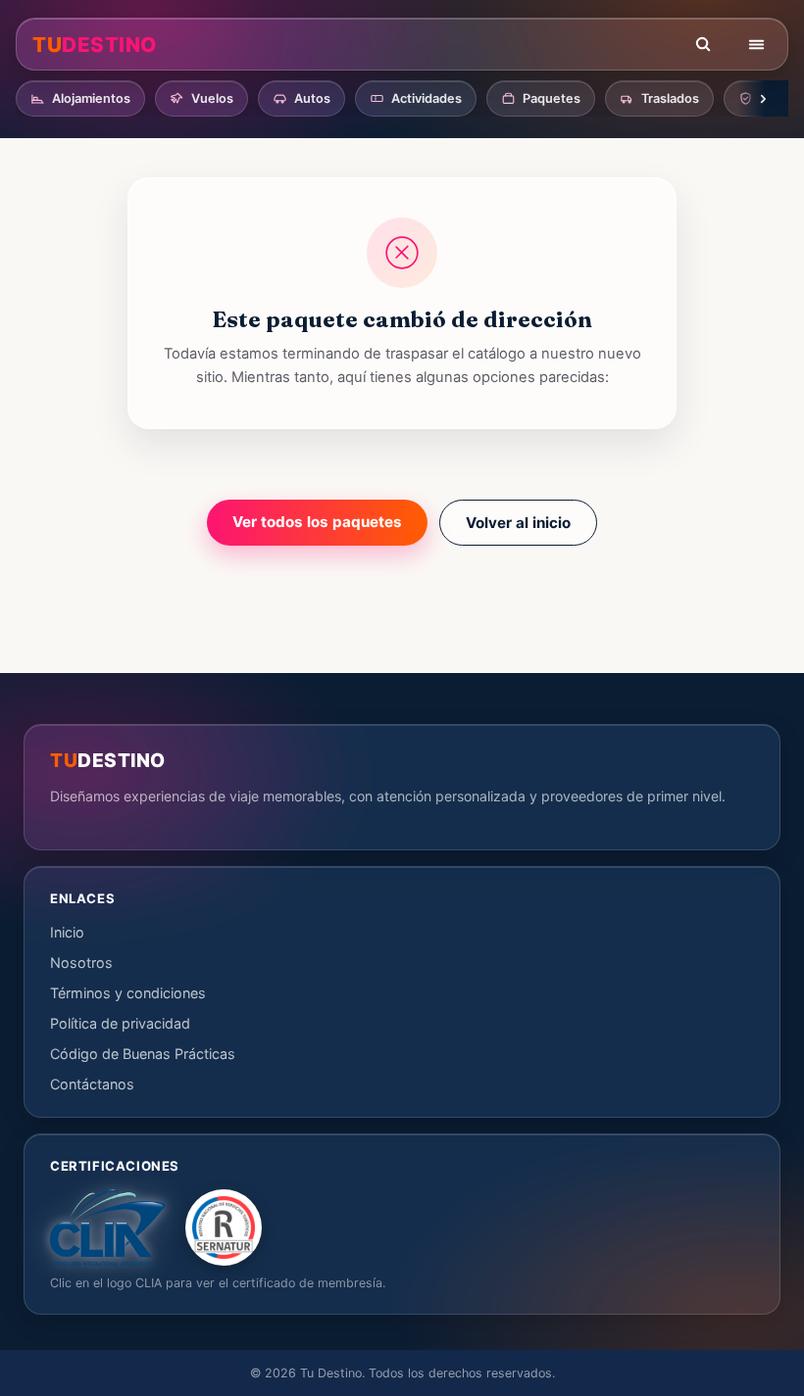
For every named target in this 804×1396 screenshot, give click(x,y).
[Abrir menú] (756, 44)
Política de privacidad (120, 1023)
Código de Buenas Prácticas (142, 1053)
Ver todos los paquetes (317, 521)
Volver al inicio (518, 522)
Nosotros (81, 962)
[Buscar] (703, 44)
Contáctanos (92, 1084)
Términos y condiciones (128, 993)
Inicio (67, 932)
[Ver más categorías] (762, 98)
